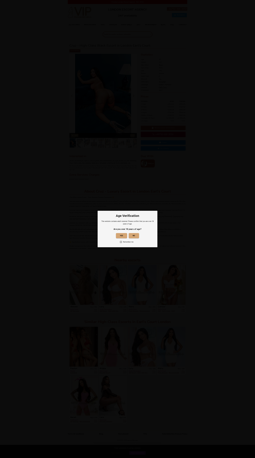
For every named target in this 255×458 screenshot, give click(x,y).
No (134, 236)
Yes (121, 236)
